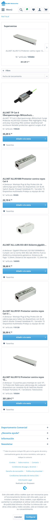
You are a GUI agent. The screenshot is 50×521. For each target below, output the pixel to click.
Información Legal (25, 480)
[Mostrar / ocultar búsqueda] (20, 9)
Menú (9, 9)
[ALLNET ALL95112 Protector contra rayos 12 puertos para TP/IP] (25, 39)
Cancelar (18, 517)
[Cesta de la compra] (45, 9)
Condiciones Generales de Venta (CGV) (24, 475)
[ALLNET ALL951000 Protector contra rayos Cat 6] (25, 162)
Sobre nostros (23, 462)
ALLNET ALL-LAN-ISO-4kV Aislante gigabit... (24, 245)
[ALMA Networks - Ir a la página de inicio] (9, 3)
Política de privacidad (34, 471)
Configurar (31, 517)
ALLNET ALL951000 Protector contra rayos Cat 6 (24, 180)
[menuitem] (7, 9)
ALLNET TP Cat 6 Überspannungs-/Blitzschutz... (18, 113)
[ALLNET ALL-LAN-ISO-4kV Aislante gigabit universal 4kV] (25, 228)
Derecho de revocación (14, 471)
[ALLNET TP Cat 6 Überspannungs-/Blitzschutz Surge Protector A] (25, 95)
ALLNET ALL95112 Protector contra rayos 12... (25, 51)
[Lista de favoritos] (33, 9)
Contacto (35, 462)
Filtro (7, 70)
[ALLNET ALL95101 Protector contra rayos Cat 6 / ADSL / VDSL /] (25, 294)
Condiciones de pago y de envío (24, 467)
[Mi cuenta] (39, 9)
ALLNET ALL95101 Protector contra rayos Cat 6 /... (23, 312)
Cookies (12, 462)
